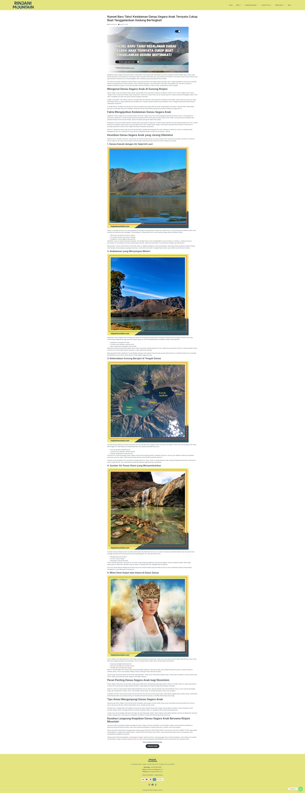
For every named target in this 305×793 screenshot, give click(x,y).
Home (231, 5)
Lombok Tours (265, 5)
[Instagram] (149, 784)
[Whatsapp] (300, 789)
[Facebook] (152, 784)
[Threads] (155, 784)
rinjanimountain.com (133, 739)
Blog (289, 5)
